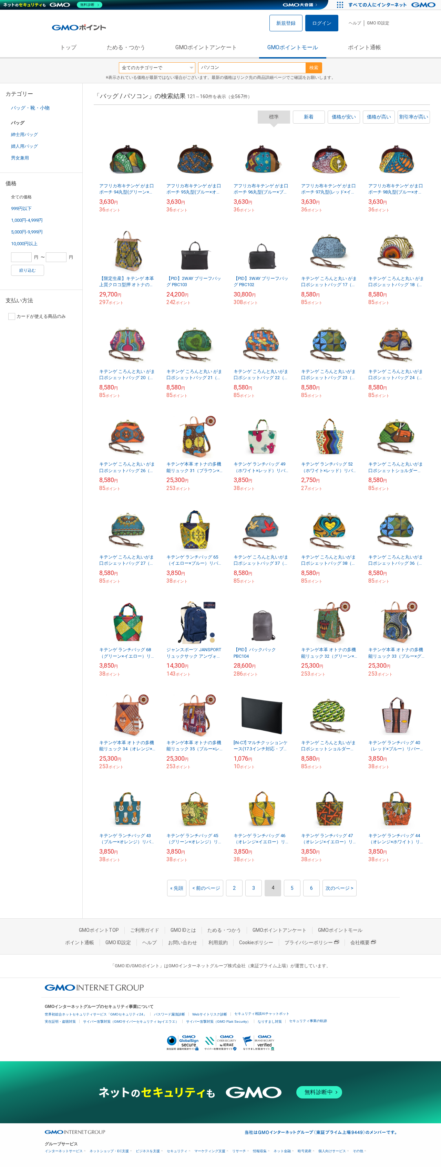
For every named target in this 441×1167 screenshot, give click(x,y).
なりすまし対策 (270, 1021)
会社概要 (360, 942)
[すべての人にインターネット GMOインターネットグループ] (393, 5)
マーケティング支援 (209, 1151)
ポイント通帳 (364, 47)
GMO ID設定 (378, 23)
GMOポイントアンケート (206, 47)
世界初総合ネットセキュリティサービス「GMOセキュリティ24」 (96, 1014)
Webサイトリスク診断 (209, 1014)
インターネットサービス (64, 1151)
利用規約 (218, 942)
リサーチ (239, 1151)
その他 (358, 1151)
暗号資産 (304, 1151)
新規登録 (286, 23)
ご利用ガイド (144, 930)
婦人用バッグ (24, 146)
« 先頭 (176, 888)
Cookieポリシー (256, 942)
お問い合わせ (182, 942)
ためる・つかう (126, 47)
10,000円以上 (24, 243)
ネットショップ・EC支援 (109, 1151)
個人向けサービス (332, 1151)
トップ (68, 47)
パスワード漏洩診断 (169, 1014)
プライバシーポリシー (309, 942)
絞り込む (27, 270)
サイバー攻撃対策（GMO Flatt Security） (218, 1021)
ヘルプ (355, 23)
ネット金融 (282, 1151)
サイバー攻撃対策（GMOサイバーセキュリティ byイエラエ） (131, 1021)
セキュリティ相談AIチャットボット (261, 1013)
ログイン (321, 23)
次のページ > (339, 888)
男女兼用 (20, 157)
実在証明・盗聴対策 (60, 1021)
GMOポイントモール (292, 47)
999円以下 (21, 208)
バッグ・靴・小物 (30, 108)
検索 (313, 67)
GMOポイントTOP (99, 930)
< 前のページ (206, 888)
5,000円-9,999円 (27, 232)
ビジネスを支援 (148, 1151)
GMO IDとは (183, 930)
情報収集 (260, 1151)
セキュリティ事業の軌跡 (308, 1021)
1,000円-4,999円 (27, 220)
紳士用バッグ (24, 134)
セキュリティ (177, 1151)
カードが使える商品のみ (41, 316)
